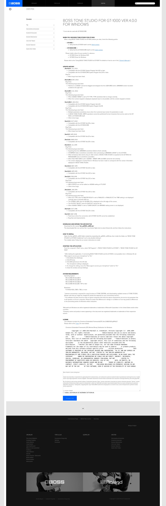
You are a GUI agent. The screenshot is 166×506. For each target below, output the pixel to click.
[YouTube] (31, 426)
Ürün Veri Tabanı (30, 41)
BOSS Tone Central (86, 419)
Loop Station (29, 444)
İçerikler (80, 3)
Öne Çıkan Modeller (31, 438)
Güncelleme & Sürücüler (32, 29)
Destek (103, 3)
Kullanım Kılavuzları (31, 33)
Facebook (57, 442)
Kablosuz (28, 450)
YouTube (57, 440)
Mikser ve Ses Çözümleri (32, 448)
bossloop (96, 419)
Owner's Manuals (124, 60)
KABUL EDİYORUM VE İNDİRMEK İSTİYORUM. (79, 392)
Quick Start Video (31, 49)
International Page (73, 419)
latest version (95, 44)
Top (27, 25)
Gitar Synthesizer (30, 446)
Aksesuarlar (29, 461)
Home (10, 9)
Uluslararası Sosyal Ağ (61, 438)
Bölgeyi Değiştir (132, 425)
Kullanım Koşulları (50, 499)
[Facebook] (27, 426)
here (77, 323)
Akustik (28, 453)
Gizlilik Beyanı (39, 499)
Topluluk (57, 3)
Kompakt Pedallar (31, 440)
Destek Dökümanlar (31, 37)
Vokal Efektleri (30, 452)
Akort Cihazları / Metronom (33, 455)
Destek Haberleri (30, 45)
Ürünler (29, 435)
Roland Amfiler (30, 459)
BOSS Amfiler (30, 457)
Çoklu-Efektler (30, 442)
